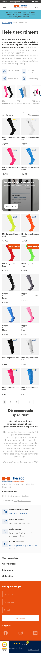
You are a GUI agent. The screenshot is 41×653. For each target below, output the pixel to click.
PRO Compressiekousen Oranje (30, 235)
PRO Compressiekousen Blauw (30, 168)
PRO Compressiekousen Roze (10, 168)
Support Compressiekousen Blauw (9, 328)
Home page (7, 23)
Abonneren (21, 618)
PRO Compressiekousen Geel (10, 235)
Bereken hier (9, 206)
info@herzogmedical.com (18, 496)
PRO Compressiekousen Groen (30, 265)
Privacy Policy (33, 649)
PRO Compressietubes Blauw (29, 389)
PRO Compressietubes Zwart (10, 359)
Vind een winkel (10, 558)
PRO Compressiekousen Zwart (10, 138)
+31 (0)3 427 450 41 (22, 501)
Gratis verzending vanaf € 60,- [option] (14, 2)
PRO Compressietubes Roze (10, 389)
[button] (4, 7)
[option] (8, 94)
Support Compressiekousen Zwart (9, 296)
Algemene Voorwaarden (12, 648)
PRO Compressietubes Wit (29, 359)
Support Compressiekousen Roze (28, 328)
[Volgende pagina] (35, 402)
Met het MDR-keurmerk (19, 513)
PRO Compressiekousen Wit (30, 138)
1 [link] (4, 402)
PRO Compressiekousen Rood (10, 265)
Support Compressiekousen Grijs (30, 295)
